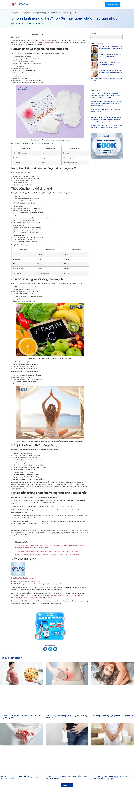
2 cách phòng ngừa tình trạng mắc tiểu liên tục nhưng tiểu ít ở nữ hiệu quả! (111, 778)
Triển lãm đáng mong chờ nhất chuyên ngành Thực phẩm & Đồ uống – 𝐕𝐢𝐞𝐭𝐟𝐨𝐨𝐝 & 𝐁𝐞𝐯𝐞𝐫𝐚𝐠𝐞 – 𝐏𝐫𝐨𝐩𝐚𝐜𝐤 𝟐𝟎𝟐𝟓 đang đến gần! (106, 120)
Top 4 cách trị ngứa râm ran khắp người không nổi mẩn (106, 80)
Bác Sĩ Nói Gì (73, 595)
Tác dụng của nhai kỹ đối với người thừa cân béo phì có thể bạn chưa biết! (110, 49)
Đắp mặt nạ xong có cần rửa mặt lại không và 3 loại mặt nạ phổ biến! (111, 72)
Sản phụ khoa (26, 13)
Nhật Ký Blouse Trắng (61, 595)
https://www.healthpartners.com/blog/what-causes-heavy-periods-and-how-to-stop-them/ (47, 555)
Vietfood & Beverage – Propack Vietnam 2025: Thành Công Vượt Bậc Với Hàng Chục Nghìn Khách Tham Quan (106, 104)
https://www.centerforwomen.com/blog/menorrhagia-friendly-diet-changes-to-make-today (47, 551)
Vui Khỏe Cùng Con (35, 597)
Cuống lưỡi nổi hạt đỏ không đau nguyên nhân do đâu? (110, 64)
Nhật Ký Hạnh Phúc (22, 597)
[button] (45, 649)
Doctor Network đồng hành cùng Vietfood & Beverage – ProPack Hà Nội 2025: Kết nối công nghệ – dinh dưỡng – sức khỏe (106, 96)
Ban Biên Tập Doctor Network (23, 578)
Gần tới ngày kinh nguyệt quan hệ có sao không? (112, 716)
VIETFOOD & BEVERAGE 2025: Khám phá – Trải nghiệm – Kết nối (106, 110)
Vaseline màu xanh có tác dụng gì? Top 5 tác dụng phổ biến (110, 55)
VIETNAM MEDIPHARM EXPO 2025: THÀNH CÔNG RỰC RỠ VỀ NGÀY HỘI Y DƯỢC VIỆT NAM (106, 126)
